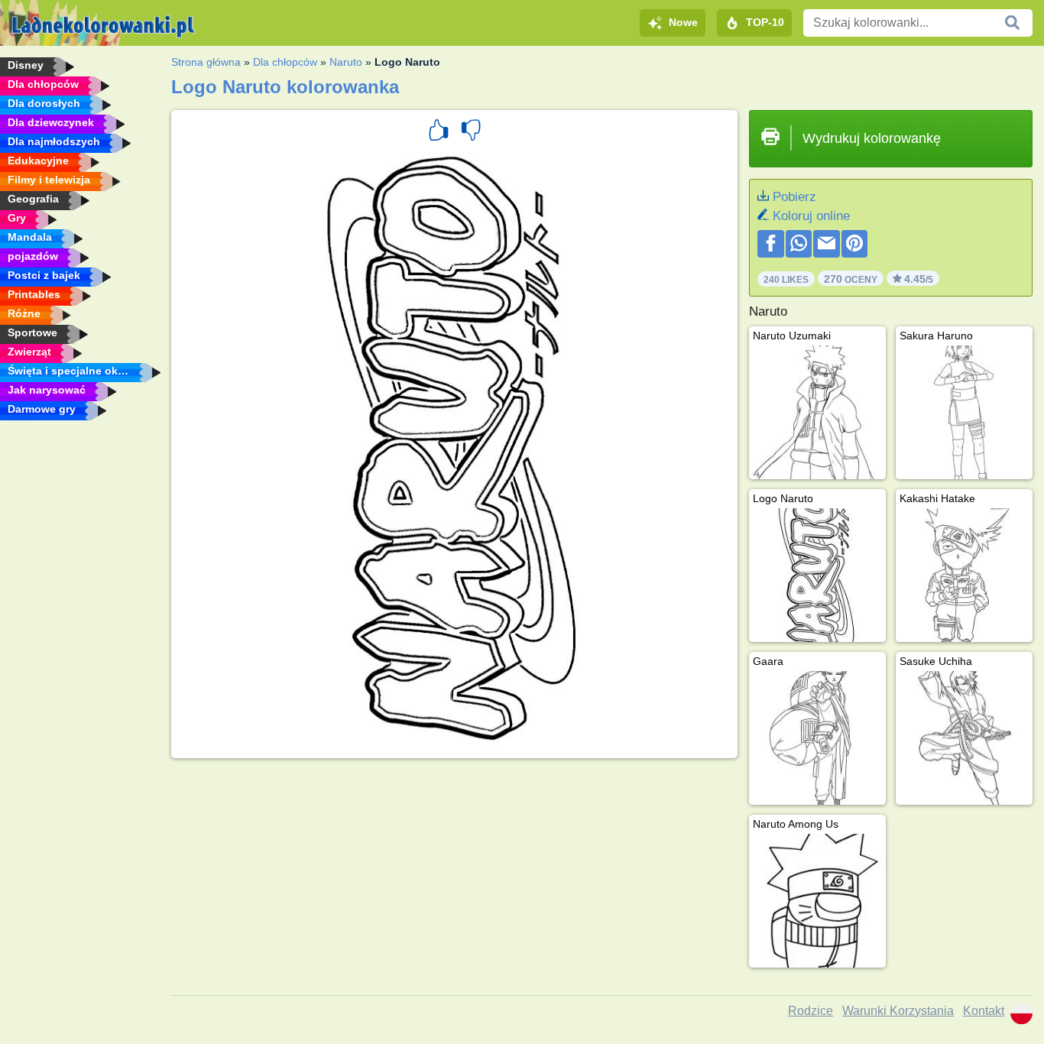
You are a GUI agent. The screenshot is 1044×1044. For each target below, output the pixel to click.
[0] (471, 132)
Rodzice (810, 1010)
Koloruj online (811, 216)
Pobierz (794, 197)
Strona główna (206, 62)
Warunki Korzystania (898, 1010)
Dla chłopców (285, 62)
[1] (439, 132)
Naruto (345, 62)
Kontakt (983, 1010)
